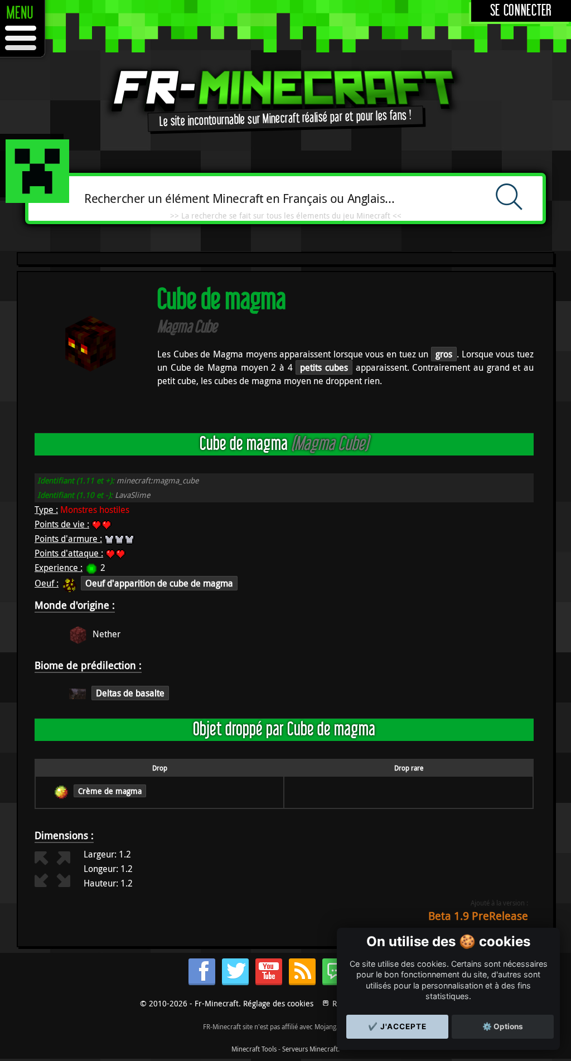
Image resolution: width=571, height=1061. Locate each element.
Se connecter (521, 11)
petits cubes (324, 367)
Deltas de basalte (130, 693)
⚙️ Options (502, 1026)
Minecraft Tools (254, 1048)
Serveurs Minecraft (310, 1048)
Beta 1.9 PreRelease (478, 915)
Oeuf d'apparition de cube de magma (159, 583)
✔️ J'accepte (397, 1026)
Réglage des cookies (278, 1003)
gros (443, 354)
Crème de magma (110, 791)
